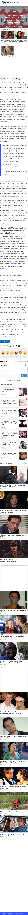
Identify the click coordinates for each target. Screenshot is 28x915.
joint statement (13, 263)
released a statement (9, 305)
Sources (6, 341)
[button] (25, 3)
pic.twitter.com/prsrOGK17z (11, 167)
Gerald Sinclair (9, 26)
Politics (14, 11)
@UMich (19, 151)
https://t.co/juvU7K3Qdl (10, 164)
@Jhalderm (12, 151)
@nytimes (6, 154)
